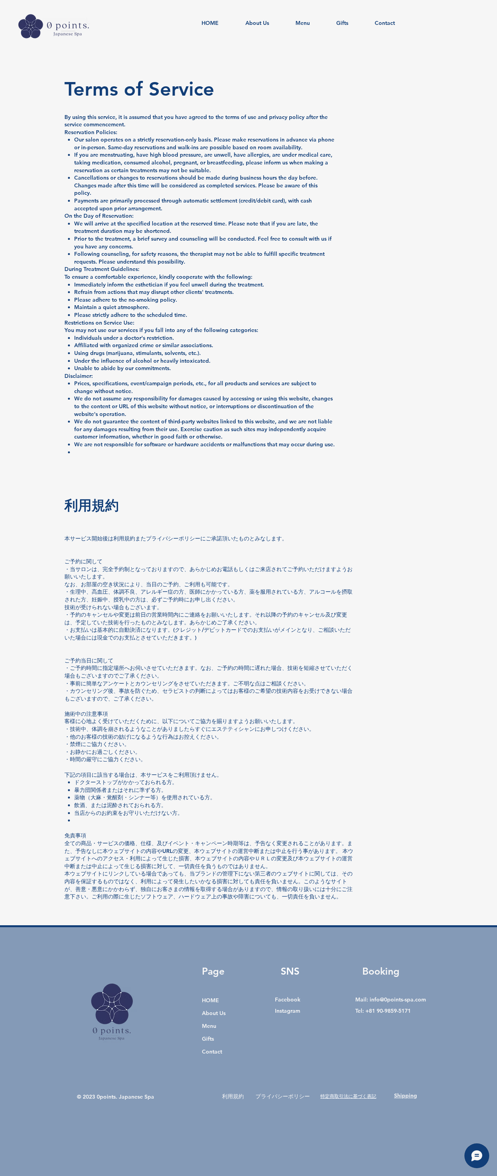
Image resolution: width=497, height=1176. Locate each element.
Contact (212, 1051)
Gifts (208, 1038)
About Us (214, 1013)
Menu (209, 1025)
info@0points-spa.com (398, 999)
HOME (210, 1000)
